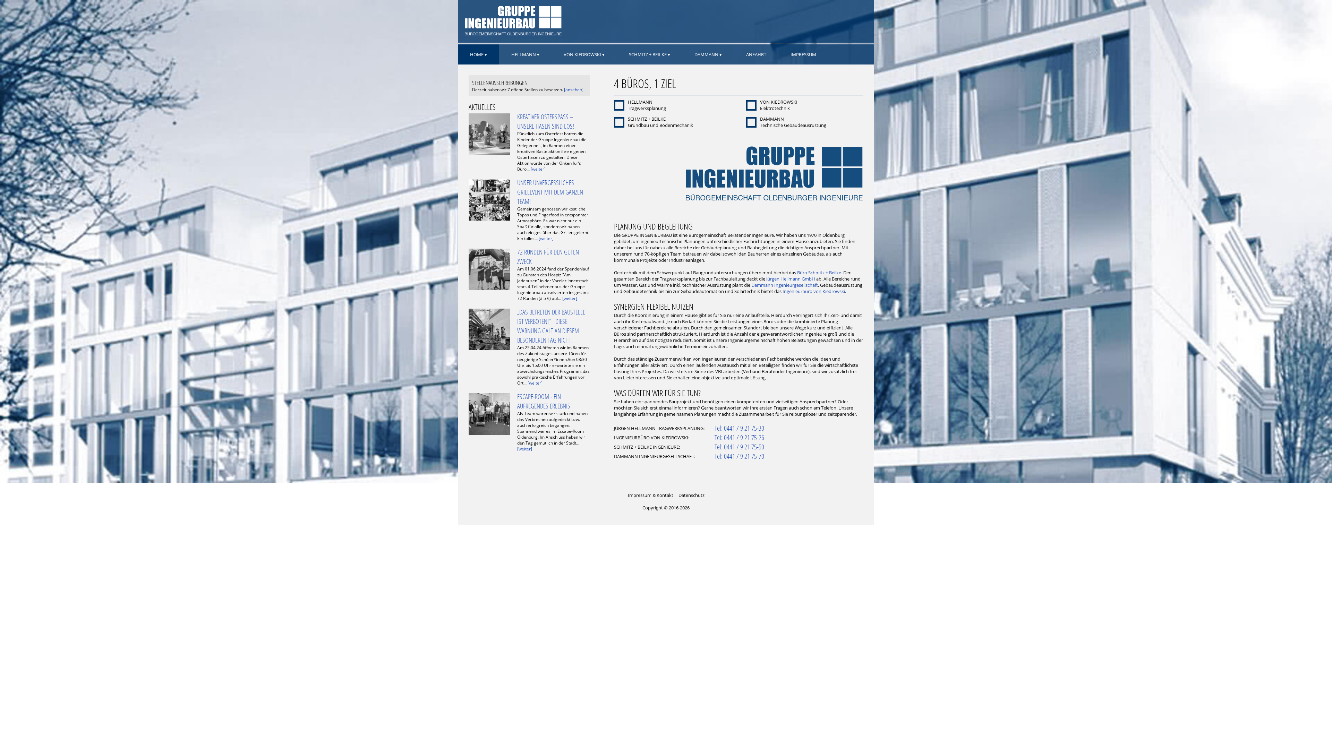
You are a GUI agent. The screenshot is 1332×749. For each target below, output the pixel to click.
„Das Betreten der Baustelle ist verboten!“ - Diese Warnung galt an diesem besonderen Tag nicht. (551, 326)
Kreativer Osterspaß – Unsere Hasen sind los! (545, 121)
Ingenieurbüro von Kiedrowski (814, 291)
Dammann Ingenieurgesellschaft (784, 285)
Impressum (803, 54)
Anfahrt (756, 54)
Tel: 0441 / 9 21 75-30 (739, 428)
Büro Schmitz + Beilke (819, 272)
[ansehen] (573, 90)
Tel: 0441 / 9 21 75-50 (739, 446)
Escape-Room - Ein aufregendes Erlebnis (543, 401)
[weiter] (538, 169)
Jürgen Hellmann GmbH (790, 279)
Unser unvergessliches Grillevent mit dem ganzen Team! (550, 192)
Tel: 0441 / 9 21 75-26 (739, 437)
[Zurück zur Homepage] (512, 34)
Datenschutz (691, 495)
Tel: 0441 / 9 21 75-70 (739, 456)
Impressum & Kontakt (650, 495)
